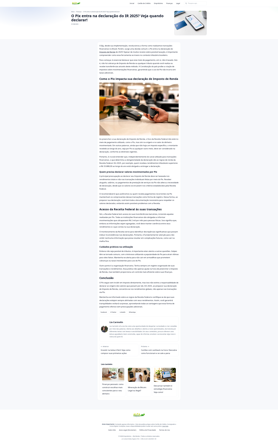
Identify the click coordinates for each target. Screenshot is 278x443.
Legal (178, 3)
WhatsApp (132, 312)
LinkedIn (122, 312)
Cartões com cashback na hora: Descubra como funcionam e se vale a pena (159, 350)
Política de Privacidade (147, 430)
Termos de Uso (164, 430)
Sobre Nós (112, 430)
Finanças (169, 3)
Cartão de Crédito (144, 3)
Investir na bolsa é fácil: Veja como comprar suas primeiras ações (115, 350)
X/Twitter (113, 312)
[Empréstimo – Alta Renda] (76, 3)
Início (72, 12)
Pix (102, 45)
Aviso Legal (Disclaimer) (127, 430)
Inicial (132, 3)
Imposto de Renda (107, 52)
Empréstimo (158, 3)
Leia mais (165, 426)
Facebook (104, 312)
